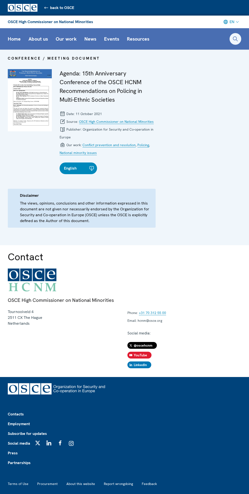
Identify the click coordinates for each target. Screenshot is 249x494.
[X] (37, 443)
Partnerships (19, 462)
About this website (80, 484)
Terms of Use (18, 484)
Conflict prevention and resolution (109, 145)
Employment (19, 423)
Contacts (16, 414)
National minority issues (78, 153)
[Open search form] (235, 39)
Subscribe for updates (27, 433)
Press (13, 453)
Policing (143, 145)
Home (14, 39)
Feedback (149, 484)
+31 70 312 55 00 (152, 313)
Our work (66, 39)
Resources (138, 39)
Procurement (47, 484)
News (90, 39)
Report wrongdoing (118, 484)
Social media (19, 443)
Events (111, 39)
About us (38, 39)
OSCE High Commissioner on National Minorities (50, 21)
